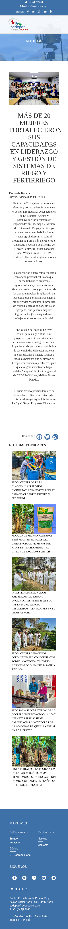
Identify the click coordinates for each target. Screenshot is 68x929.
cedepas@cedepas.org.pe (35, 6)
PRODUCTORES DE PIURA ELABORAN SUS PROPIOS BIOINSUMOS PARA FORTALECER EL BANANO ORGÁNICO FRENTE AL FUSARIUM (33, 490)
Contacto (43, 845)
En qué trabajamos (16, 840)
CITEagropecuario (20, 855)
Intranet (20, 11)
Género (14, 848)
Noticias (42, 838)
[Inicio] (18, 24)
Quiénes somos (19, 832)
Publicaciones (46, 832)
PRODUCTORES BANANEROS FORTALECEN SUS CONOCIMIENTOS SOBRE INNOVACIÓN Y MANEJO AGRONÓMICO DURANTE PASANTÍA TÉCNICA (33, 661)
